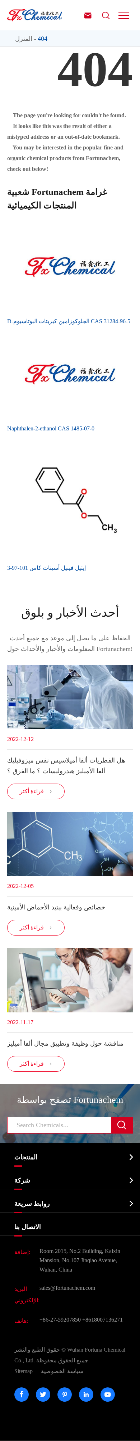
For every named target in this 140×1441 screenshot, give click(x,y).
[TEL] (70, 1432)
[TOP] (130, 1432)
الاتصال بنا (27, 1226)
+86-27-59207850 (60, 1320)
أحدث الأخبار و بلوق (70, 612)
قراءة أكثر (36, 791)
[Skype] (10, 1432)
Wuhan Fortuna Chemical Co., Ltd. (69, 1355)
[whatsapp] (50, 1432)
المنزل (23, 38)
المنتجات (25, 1157)
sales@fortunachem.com (67, 1288)
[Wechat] (90, 1432)
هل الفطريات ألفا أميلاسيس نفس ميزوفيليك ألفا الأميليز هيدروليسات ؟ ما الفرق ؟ (66, 766)
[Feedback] (110, 1432)
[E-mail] (30, 1432)
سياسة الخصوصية (62, 1371)
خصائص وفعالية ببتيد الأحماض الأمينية (56, 907)
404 (42, 38)
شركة (22, 1180)
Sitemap (23, 1371)
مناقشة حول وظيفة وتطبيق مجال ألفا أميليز (65, 1043)
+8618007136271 (102, 1320)
